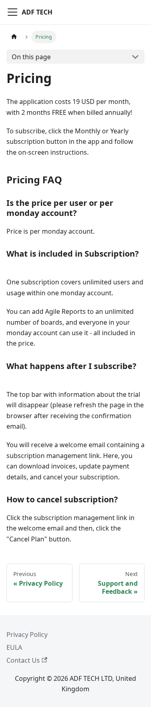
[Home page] (14, 37)
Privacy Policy (27, 634)
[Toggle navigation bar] (12, 12)
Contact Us (23, 660)
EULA (14, 647)
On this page (31, 56)
